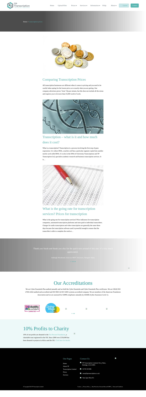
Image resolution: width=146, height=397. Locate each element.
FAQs (104, 5)
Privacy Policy (86, 386)
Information (94, 5)
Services (83, 5)
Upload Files (62, 5)
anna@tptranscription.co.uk (91, 373)
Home (52, 5)
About (113, 5)
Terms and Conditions (118, 386)
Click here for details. (62, 340)
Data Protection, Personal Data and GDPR (101, 386)
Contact (134, 5)
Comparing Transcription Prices (64, 79)
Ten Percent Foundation (57, 335)
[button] (71, 261)
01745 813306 (87, 369)
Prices (73, 5)
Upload (125, 5)
